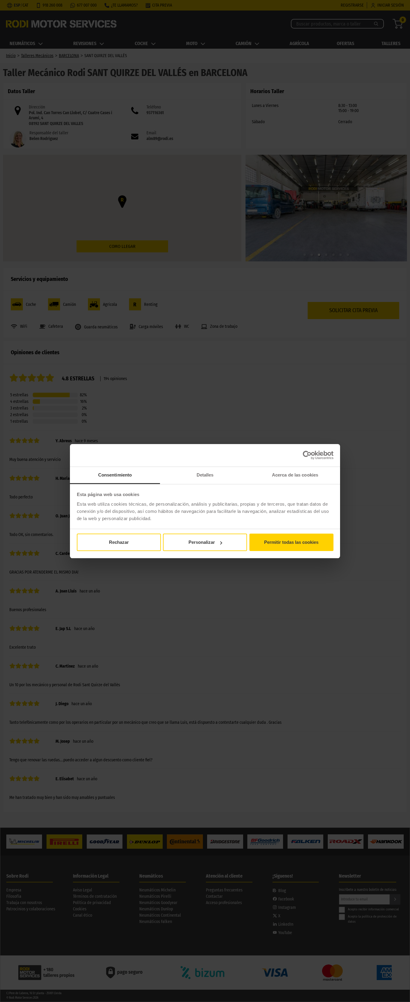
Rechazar (119, 542)
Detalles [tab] (205, 474)
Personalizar (201, 542)
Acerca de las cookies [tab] (295, 474)
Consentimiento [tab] (115, 474)
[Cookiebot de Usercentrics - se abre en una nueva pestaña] (307, 455)
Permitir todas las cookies (291, 542)
